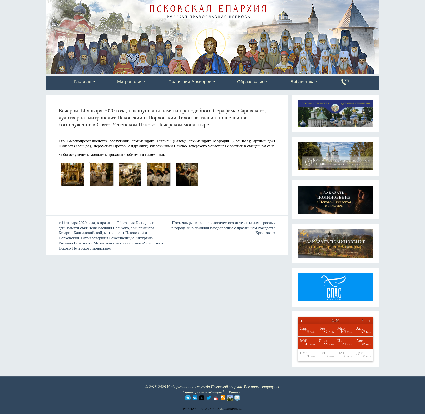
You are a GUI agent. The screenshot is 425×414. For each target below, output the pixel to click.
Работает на (193, 409)
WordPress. (232, 409)
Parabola (212, 409)
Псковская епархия (116, 4)
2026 (335, 320)
